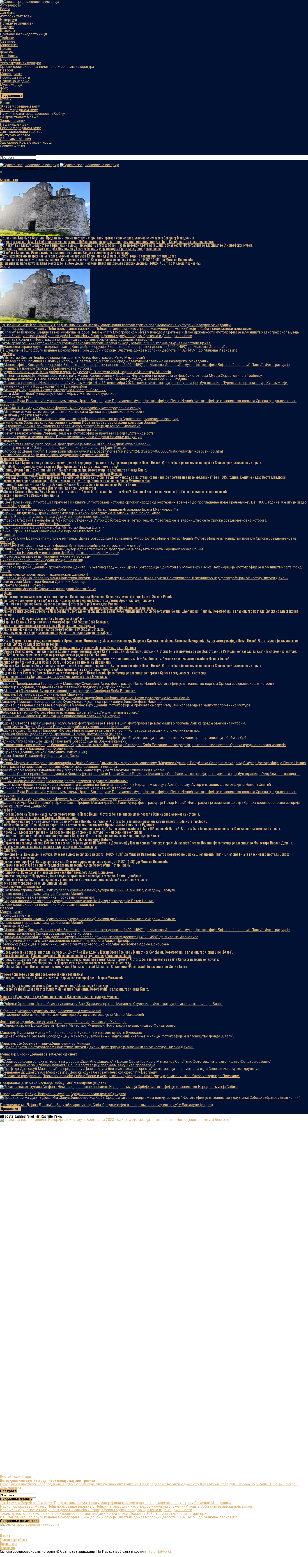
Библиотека (10, 59)
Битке (5, 103)
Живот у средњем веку (20, 106)
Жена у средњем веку (19, 110)
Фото (4, 88)
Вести (5, 9)
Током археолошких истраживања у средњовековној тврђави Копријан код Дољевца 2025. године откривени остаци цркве (105, 1513)
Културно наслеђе (15, 135)
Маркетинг (7, 1547)
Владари (7, 27)
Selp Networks (160, 1551)
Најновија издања (15, 81)
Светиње (7, 41)
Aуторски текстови (16, 16)
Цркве (5, 48)
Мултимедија (11, 85)
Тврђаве (7, 38)
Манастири (9, 45)
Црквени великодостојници (23, 34)
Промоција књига (15, 77)
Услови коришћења (13, 1539)
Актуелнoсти (9, 179)
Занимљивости (12, 121)
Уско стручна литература (20, 63)
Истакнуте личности (16, 23)
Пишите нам (8, 1543)
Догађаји (7, 12)
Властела (7, 30)
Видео (5, 92)
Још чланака (10, 1487)
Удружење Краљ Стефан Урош (26, 142)
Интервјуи (8, 20)
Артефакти (9, 56)
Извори (6, 70)
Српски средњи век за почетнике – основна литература (47, 66)
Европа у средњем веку (20, 128)
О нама (5, 1535)
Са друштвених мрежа (19, 117)
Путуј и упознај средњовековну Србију (32, 113)
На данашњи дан (14, 124)
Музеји (5, 99)
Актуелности (10, 5)
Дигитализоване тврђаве (21, 131)
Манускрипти (11, 74)
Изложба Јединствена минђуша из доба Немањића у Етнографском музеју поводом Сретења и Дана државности (96, 1510)
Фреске (6, 52)
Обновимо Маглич (15, 139)
